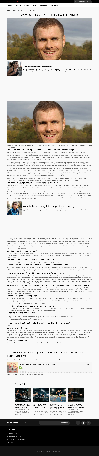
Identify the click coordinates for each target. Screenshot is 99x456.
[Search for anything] (83, 1)
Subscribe (64, 422)
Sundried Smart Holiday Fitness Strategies (31, 374)
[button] (11, 5)
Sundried (43, 451)
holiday (38, 178)
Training (13, 10)
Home (8, 10)
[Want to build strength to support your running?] (14, 208)
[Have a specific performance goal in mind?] (14, 68)
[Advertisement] (49, 87)
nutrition (28, 276)
